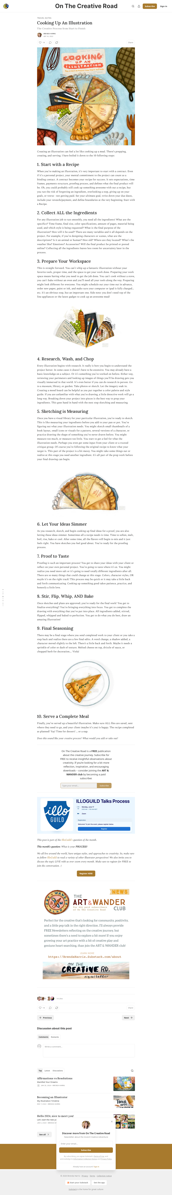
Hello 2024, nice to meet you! (55, 1116)
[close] (112, 1121)
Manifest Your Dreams (47, 1082)
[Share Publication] (139, 6)
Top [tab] (40, 1070)
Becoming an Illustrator (52, 1097)
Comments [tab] (43, 1037)
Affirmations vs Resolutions (54, 1078)
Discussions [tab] (58, 1070)
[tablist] (48, 1037)
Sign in (163, 6)
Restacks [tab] (55, 1037)
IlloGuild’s (67, 840)
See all (42, 1134)
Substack (73, 1189)
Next (126, 1017)
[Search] (133, 6)
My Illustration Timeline (48, 1100)
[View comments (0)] (50, 42)
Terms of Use (99, 1156)
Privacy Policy (106, 1159)
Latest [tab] (47, 1070)
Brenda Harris (50, 34)
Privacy (85, 1176)
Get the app (99, 1182)
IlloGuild (52, 858)
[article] (86, 1084)
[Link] (33, 164)
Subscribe (150, 6)
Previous (47, 1017)
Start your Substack (79, 1182)
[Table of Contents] (3, 597)
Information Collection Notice (85, 1159)
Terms (92, 1176)
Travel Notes (44, 18)
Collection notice (104, 1176)
